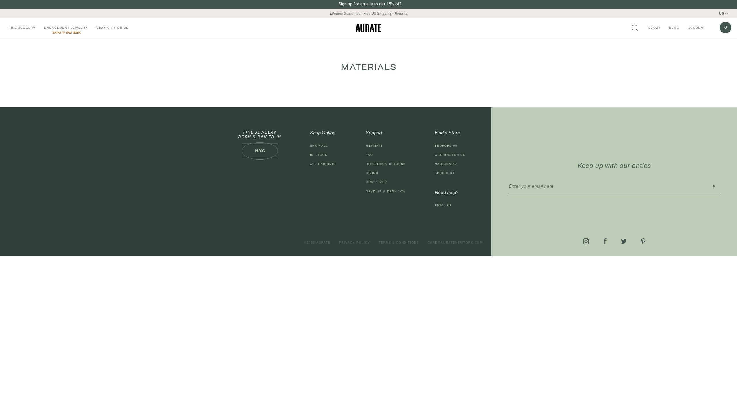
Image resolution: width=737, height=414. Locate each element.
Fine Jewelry (22, 27)
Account (696, 27)
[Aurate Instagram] (586, 241)
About (654, 27)
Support (374, 132)
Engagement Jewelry (66, 27)
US (721, 13)
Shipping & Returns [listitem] (386, 164)
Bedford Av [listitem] (446, 145)
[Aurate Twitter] (624, 241)
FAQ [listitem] (369, 154)
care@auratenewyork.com (455, 242)
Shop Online (322, 132)
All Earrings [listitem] (323, 164)
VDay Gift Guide (112, 27)
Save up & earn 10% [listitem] (386, 191)
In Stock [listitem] (319, 154)
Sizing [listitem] (372, 173)
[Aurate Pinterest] (643, 241)
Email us (443, 205)
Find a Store (447, 132)
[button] (727, 13)
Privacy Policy (354, 242)
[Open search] (635, 28)
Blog (674, 27)
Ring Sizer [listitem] (376, 182)
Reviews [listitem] (374, 145)
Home (17, 52)
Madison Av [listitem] (446, 164)
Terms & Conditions (399, 242)
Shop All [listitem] (319, 145)
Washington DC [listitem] (450, 154)
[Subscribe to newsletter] (714, 186)
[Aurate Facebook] (605, 241)
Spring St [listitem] (445, 173)
